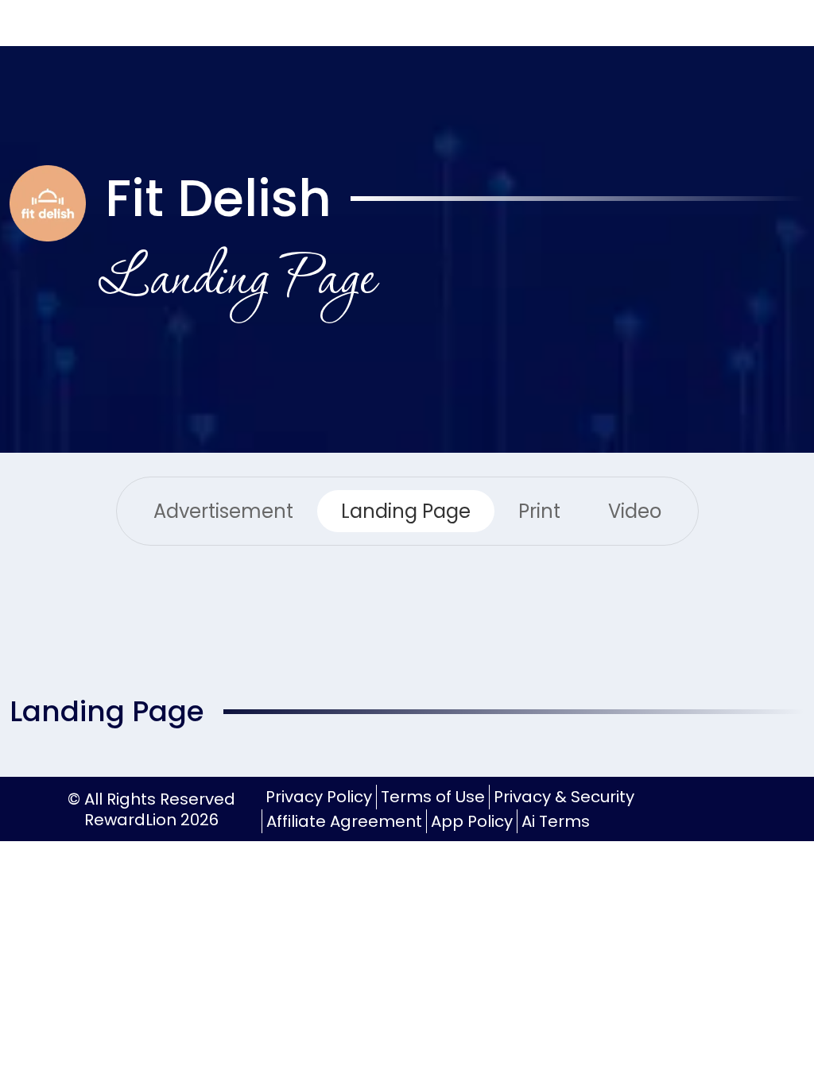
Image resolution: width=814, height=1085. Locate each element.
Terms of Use (433, 797)
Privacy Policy (319, 797)
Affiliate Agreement (344, 821)
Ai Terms (555, 821)
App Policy (472, 821)
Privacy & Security (564, 797)
